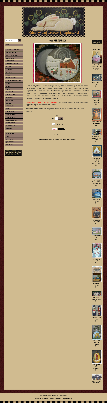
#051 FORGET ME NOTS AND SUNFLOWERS (96, 181)
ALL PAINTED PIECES (12, 64)
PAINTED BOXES (10, 114)
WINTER (8, 66)
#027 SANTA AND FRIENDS (96, 298)
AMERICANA (9, 100)
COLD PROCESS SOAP (12, 49)
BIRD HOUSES (10, 106)
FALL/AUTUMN (10, 95)
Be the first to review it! (68, 139)
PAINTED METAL (10, 117)
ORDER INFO (9, 145)
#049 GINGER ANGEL (96, 260)
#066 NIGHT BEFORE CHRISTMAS (97, 100)
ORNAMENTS (10, 58)
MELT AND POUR (11, 52)
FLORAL (8, 89)
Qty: (53, 118)
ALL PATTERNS (10, 61)
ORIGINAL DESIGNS (12, 120)
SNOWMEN (9, 72)
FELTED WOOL (10, 111)
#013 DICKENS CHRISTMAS (96, 382)
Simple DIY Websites (55, 398)
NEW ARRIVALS (10, 125)
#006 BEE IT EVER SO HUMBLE (96, 342)
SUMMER (8, 86)
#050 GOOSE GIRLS (97, 236)
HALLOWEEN (9, 97)
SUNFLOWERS (10, 92)
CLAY (7, 109)
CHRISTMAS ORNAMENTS (13, 80)
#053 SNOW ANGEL (96, 200)
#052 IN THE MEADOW (96, 221)
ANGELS (8, 103)
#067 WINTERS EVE (96, 83)
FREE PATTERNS (10, 123)
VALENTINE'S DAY (11, 78)
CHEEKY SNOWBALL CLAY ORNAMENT (97, 66)
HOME (8, 44)
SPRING (8, 75)
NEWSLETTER (10, 133)
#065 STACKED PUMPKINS (96, 122)
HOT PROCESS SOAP (12, 55)
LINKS (7, 136)
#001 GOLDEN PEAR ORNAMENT (96, 366)
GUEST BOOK (10, 142)
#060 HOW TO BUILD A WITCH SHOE (96, 138)
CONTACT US (9, 139)
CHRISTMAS (9, 69)
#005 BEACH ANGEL (96, 284)
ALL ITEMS (9, 128)
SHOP (51, 42)
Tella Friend (59, 125)
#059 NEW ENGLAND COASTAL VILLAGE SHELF (96, 160)
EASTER (8, 83)
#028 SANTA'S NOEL (96, 318)
